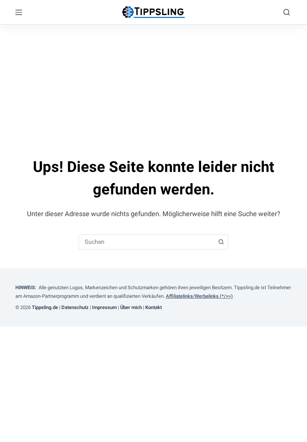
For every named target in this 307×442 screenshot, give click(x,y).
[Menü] (18, 12)
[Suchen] (286, 12)
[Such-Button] (221, 242)
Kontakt (154, 307)
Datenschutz (75, 307)
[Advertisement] (153, 80)
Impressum (105, 307)
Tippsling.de (45, 307)
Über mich (131, 307)
